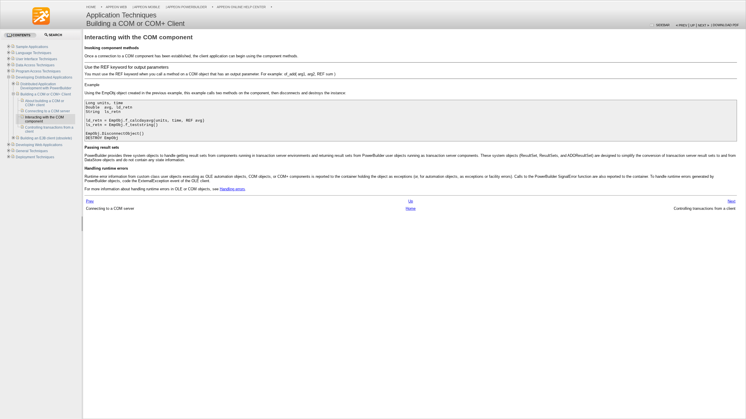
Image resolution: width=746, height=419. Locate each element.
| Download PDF (725, 25)
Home (91, 7)
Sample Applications (32, 47)
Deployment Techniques (35, 157)
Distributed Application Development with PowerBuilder (45, 86)
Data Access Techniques (35, 65)
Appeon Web (116, 7)
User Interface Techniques (36, 59)
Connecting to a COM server (47, 111)
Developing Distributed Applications (44, 77)
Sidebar (663, 25)
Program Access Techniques (38, 71)
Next (702, 25)
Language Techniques (33, 53)
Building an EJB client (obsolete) (46, 138)
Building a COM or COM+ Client (45, 94)
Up (692, 25)
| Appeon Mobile (146, 7)
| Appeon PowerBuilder (186, 7)
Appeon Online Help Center (241, 7)
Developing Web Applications (39, 145)
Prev (683, 25)
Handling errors (232, 189)
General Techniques (32, 151)
